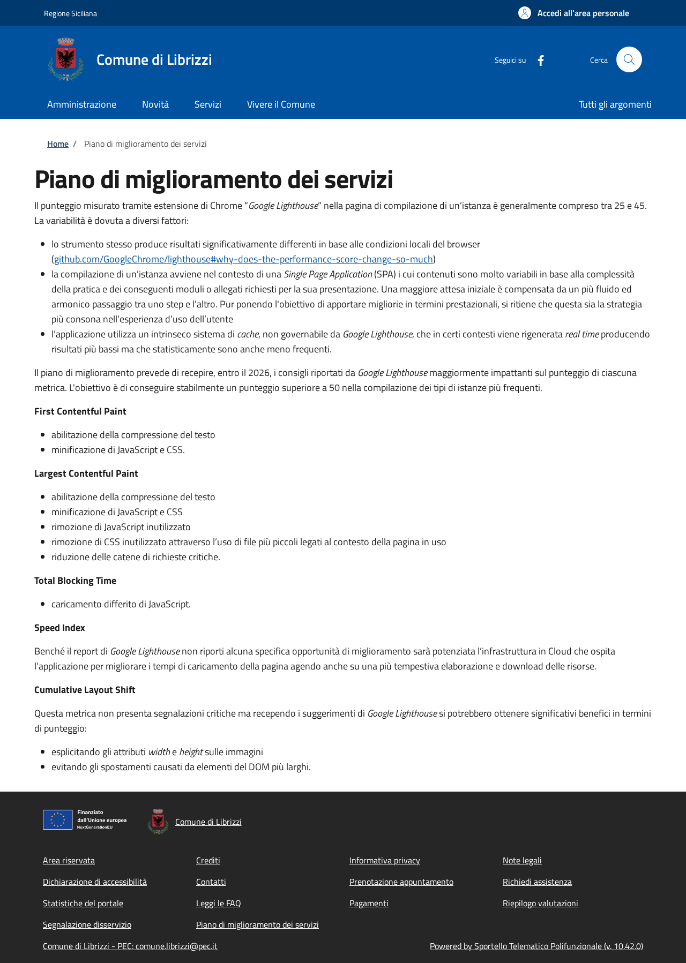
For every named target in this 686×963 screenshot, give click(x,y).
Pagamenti (369, 903)
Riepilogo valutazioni (540, 903)
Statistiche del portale (83, 903)
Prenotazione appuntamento (401, 881)
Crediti (208, 860)
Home (58, 143)
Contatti (211, 881)
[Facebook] (536, 59)
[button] (573, 13)
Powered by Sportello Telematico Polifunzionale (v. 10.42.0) (536, 945)
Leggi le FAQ (218, 903)
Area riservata (69, 860)
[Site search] (629, 59)
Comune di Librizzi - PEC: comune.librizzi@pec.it (130, 945)
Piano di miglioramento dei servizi (257, 924)
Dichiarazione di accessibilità (95, 881)
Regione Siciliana (70, 13)
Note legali (522, 860)
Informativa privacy (384, 860)
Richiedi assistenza (537, 881)
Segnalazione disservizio (87, 924)
